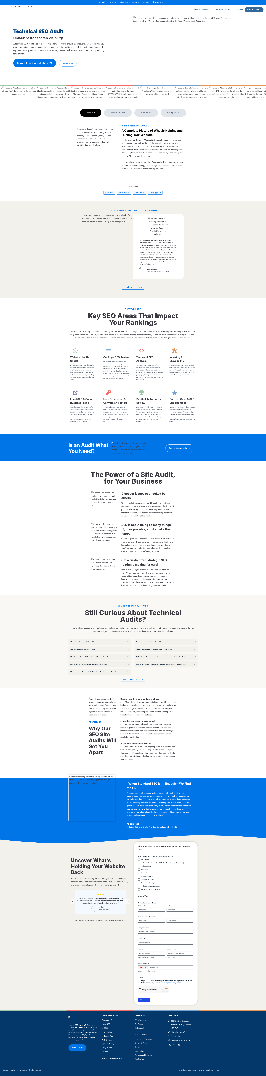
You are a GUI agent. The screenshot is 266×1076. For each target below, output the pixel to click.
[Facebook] (170, 1045)
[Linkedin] (179, 1045)
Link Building (107, 1032)
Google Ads (107, 1047)
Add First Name (142, 906)
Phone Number (152, 971)
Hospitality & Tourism (143, 1039)
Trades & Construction (144, 1043)
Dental (137, 1047)
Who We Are (140, 1020)
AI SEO (105, 1028)
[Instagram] (174, 1045)
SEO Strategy (145, 860)
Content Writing (108, 1043)
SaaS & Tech (140, 1059)
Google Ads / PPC (147, 876)
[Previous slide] (72, 901)
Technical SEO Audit (147, 879)
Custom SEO (107, 1020)
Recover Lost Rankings (148, 883)
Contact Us (175, 1036)
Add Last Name (171, 906)
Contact (239, 9)
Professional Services (143, 1055)
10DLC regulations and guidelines (171, 983)
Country (140, 971)
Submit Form (144, 1000)
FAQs (194, 1070)
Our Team (139, 1024)
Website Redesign (146, 866)
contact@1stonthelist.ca (180, 1040)
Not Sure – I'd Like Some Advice (151, 889)
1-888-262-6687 (178, 1032)
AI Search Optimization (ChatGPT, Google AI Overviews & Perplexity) (162, 863)
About (227, 9)
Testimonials (139, 1028)
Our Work (219, 9)
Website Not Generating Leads (150, 886)
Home (197, 9)
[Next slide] (128, 901)
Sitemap (105, 1051)
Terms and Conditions (205, 1070)
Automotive (139, 1051)
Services (205, 9)
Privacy (217, 1070)
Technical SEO (107, 1035)
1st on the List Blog (185, 1070)
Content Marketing (146, 873)
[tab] (91, 113)
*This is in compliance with (166, 982)
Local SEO (144, 869)
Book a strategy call (158, 2)
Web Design (107, 1039)
